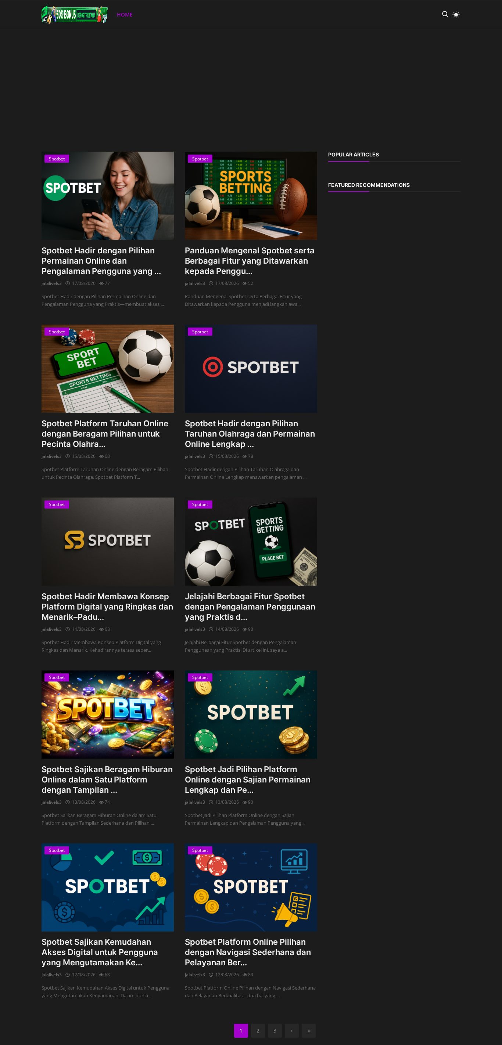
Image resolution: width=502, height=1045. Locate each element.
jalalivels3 (52, 283)
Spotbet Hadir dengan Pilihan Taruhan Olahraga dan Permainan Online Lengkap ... (250, 434)
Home (125, 14)
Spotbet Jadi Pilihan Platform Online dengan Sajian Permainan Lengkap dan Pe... (248, 779)
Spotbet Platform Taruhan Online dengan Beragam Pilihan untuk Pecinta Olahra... (105, 434)
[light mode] (454, 14)
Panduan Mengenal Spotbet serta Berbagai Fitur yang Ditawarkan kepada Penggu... (250, 261)
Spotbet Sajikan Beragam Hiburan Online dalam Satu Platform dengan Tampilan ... (107, 779)
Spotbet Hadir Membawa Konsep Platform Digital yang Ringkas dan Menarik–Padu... (107, 607)
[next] (489, 29)
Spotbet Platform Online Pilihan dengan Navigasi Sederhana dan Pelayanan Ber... (248, 952)
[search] (445, 14)
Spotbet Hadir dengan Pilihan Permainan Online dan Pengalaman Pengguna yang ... (101, 261)
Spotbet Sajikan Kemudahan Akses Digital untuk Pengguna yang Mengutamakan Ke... (100, 952)
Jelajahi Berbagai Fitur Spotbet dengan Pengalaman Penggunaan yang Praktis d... (250, 607)
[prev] (12, 29)
